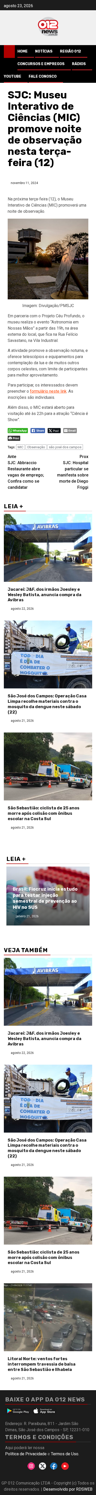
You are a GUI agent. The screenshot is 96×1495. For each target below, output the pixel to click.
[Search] (88, 51)
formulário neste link (48, 391)
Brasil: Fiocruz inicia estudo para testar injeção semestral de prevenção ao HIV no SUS (45, 898)
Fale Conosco (43, 76)
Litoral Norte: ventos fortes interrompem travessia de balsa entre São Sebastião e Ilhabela (42, 1364)
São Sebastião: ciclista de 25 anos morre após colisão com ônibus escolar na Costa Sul (43, 813)
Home (22, 51)
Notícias (43, 51)
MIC (20, 447)
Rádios (79, 64)
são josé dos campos (65, 447)
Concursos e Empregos (41, 64)
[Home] (9, 51)
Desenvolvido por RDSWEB (67, 1489)
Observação (36, 447)
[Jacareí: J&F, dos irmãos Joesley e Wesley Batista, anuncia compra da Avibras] (48, 548)
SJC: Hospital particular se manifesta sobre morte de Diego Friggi (72, 472)
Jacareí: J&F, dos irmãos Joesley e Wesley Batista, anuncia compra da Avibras (44, 595)
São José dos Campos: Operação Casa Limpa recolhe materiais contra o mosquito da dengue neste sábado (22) (47, 704)
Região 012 (70, 51)
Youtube (12, 76)
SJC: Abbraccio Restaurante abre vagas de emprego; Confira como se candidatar (26, 472)
